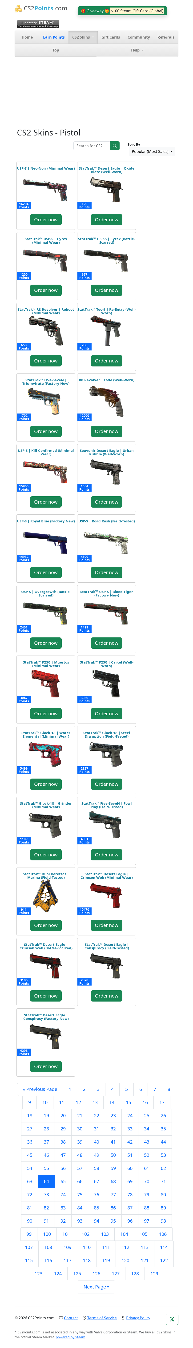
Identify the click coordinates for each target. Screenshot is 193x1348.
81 (29, 1208)
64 (46, 1181)
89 (163, 1208)
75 (79, 1194)
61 (146, 1168)
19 (46, 1115)
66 (79, 1181)
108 (48, 1247)
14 (111, 1102)
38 (63, 1142)
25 (146, 1115)
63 (29, 1181)
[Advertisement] (96, 92)
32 (113, 1128)
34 (146, 1128)
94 (96, 1221)
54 (29, 1168)
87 (130, 1208)
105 (143, 1234)
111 (106, 1247)
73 (46, 1194)
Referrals (165, 37)
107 (29, 1247)
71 (163, 1181)
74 (63, 1194)
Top (55, 50)
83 (63, 1208)
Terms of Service (102, 1317)
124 (58, 1273)
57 (79, 1168)
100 (47, 1234)
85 (96, 1208)
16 (145, 1102)
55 (46, 1168)
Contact (71, 1317)
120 (125, 1260)
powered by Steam (70, 1337)
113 (145, 1247)
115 (29, 1260)
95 (113, 1221)
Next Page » (96, 1287)
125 (77, 1273)
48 (79, 1155)
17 (162, 1102)
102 (85, 1234)
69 (130, 1181)
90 (29, 1221)
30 (79, 1128)
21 (79, 1115)
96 (130, 1221)
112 (125, 1247)
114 (164, 1247)
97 (146, 1221)
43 (146, 1142)
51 (130, 1155)
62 (163, 1168)
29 (63, 1128)
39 (79, 1142)
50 (113, 1155)
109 (67, 1247)
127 (116, 1273)
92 (63, 1221)
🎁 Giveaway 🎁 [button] (122, 10)
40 (96, 1142)
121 (145, 1260)
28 (46, 1128)
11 (61, 1102)
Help (136, 50)
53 (163, 1155)
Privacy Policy (138, 1317)
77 (113, 1194)
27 (29, 1128)
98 (163, 1221)
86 (113, 1208)
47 (63, 1155)
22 (96, 1115)
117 (67, 1260)
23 (113, 1115)
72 (29, 1194)
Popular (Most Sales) (150, 151)
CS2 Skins (81, 37)
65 (63, 1181)
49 (96, 1155)
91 (46, 1221)
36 (29, 1142)
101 (66, 1234)
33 (130, 1128)
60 (130, 1168)
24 (130, 1115)
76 (96, 1194)
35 (163, 1128)
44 (163, 1142)
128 (135, 1273)
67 (96, 1181)
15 (128, 1102)
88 (146, 1208)
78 (130, 1194)
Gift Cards (110, 37)
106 (163, 1234)
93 (79, 1221)
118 (87, 1260)
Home (27, 37)
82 (46, 1208)
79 (146, 1194)
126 (96, 1273)
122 (164, 1260)
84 (79, 1208)
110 (87, 1247)
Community (139, 37)
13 (95, 1102)
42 (130, 1142)
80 (163, 1194)
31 (96, 1128)
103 (105, 1234)
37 (46, 1142)
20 (63, 1115)
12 (78, 1102)
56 (63, 1168)
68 (113, 1181)
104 (124, 1234)
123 (38, 1273)
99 (29, 1234)
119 (106, 1260)
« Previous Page (40, 1089)
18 (29, 1115)
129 (154, 1273)
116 (48, 1260)
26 (163, 1115)
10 (45, 1102)
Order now (46, 219)
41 (113, 1142)
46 (46, 1155)
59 (113, 1168)
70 (146, 1181)
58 (96, 1168)
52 (146, 1155)
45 (29, 1155)
